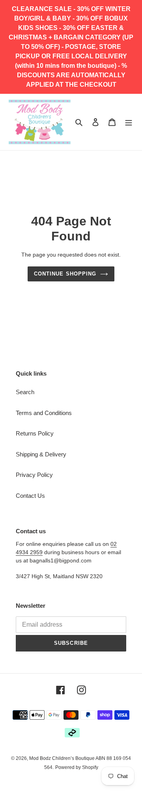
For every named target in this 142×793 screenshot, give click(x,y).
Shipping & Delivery (41, 454)
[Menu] (128, 122)
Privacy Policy (34, 474)
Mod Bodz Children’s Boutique (62, 758)
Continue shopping (65, 274)
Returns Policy (35, 433)
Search (25, 392)
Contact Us (30, 495)
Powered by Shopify (76, 767)
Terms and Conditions (44, 413)
